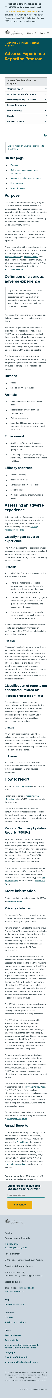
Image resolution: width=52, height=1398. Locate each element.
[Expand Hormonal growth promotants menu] (45, 98)
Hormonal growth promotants (21, 100)
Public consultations (15, 1322)
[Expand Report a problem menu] (45, 120)
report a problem (23, 786)
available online (15, 901)
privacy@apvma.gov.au (17, 1118)
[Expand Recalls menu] (45, 114)
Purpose (14, 165)
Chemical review (15, 89)
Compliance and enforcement (21, 94)
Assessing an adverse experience (26, 178)
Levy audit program (16, 105)
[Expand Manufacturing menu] (45, 109)
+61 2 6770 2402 (26, 1288)
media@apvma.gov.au (14, 1291)
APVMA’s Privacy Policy (35, 1087)
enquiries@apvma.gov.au (16, 1247)
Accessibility (11, 1340)
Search (30, 33)
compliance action (13, 256)
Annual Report (23, 1142)
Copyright (10, 1352)
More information (18, 188)
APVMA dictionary (14, 1304)
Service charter (13, 1335)
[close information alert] (48, 3)
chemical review (31, 256)
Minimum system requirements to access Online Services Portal (22, 1346)
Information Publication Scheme (21, 1362)
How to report (17, 183)
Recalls (11, 116)
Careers (9, 1317)
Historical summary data (15, 1164)
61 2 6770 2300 (12, 1244)
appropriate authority (14, 269)
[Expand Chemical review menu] (45, 87)
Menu (43, 33)
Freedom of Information (17, 1357)
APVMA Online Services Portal (22, 11)
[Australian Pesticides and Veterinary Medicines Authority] (15, 33)
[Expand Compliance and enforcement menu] (45, 93)
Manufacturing (14, 110)
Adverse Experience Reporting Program (22, 82)
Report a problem (15, 121)
